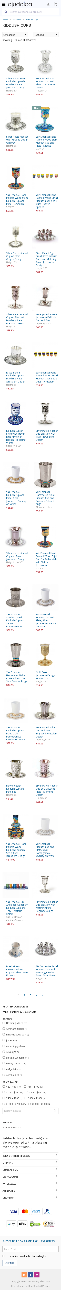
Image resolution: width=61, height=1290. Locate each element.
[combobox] (30, 11)
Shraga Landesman (18, 1057)
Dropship (8, 1197)
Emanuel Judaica (17, 1034)
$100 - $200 (14, 1092)
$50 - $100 (35, 1086)
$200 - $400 (37, 1092)
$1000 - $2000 (16, 1104)
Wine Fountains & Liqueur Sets (19, 1011)
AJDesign (12, 1051)
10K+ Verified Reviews (16, 1155)
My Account (10, 1176)
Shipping (8, 1162)
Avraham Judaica (16, 1028)
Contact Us (10, 1169)
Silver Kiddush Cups (12, 1127)
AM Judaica (13, 1069)
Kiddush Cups (32, 19)
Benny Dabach (16, 1063)
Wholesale (9, 1183)
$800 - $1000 (36, 1098)
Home (5, 19)
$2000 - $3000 (41, 1104)
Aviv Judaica (14, 1075)
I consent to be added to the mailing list (26, 1256)
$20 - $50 (13, 1086)
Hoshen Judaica (16, 1023)
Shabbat (17, 19)
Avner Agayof (15, 1046)
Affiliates (9, 1190)
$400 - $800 (14, 1098)
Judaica (11, 1040)
